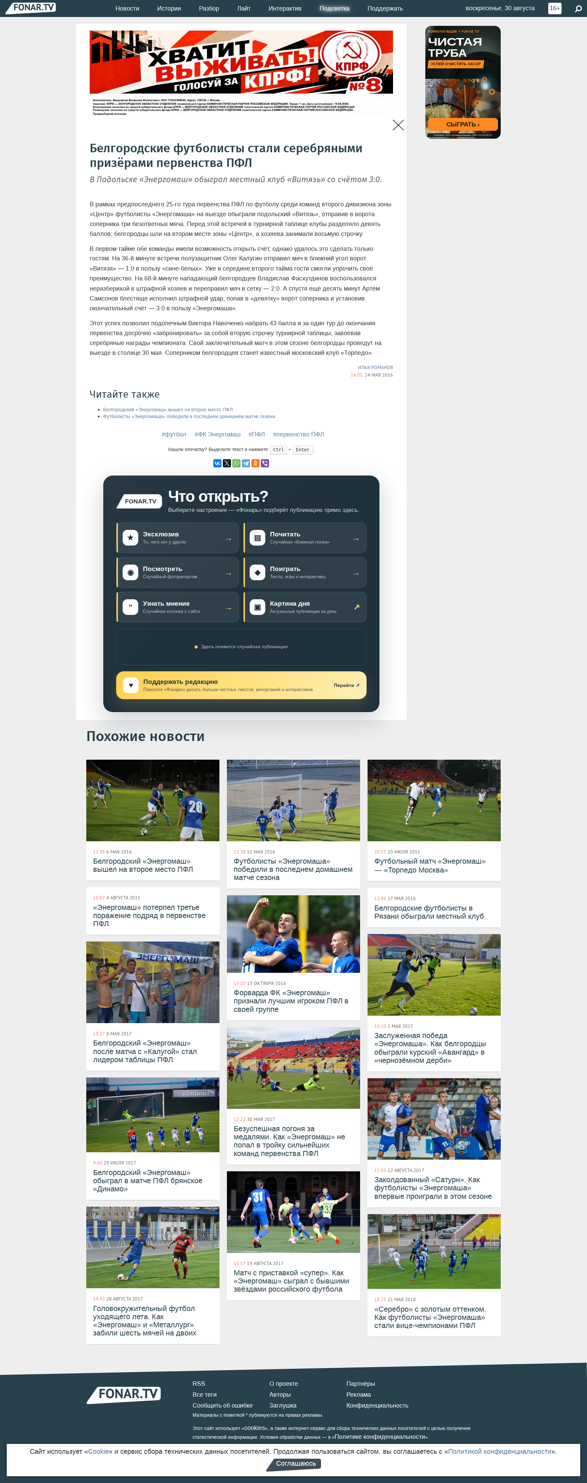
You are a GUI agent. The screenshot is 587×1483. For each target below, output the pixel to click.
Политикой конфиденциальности (499, 1451)
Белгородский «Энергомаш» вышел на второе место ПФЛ (168, 410)
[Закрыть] (398, 125)
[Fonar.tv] (30, 8)
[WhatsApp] (236, 463)
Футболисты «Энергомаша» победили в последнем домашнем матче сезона (189, 416)
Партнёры (360, 1384)
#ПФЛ (257, 434)
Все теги (205, 1395)
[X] (227, 463)
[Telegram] (246, 463)
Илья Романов (375, 367)
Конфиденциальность (377, 1405)
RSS (199, 1384)
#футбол (174, 434)
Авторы (280, 1395)
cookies (254, 1428)
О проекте (283, 1384)
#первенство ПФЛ (298, 434)
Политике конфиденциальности (380, 1437)
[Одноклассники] (255, 463)
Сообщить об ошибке (223, 1405)
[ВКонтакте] (217, 463)
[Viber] (265, 463)
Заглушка (283, 1405)
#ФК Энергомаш (218, 434)
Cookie (98, 1451)
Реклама (358, 1395)
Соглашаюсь (296, 1463)
